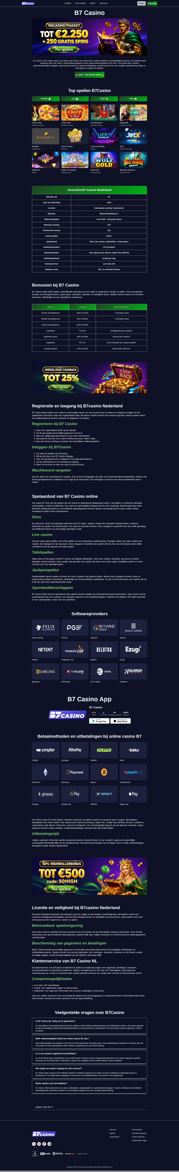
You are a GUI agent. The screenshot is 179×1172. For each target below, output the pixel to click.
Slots (132, 98)
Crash (102, 98)
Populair (44, 98)
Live (73, 98)
